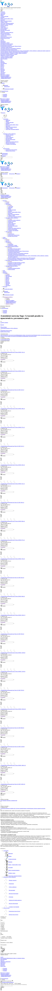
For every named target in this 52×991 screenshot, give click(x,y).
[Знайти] (2, 10)
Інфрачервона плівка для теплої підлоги (25, 335)
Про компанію (4, 959)
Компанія (8, 275)
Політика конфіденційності (8, 982)
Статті (2, 957)
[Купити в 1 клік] (1, 346)
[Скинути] (1, 947)
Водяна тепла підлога (5, 331)
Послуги (7, 240)
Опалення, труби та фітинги (14, 220)
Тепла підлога (11, 233)
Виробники (3, 962)
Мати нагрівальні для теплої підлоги (8, 335)
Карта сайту (3, 966)
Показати (3, 948)
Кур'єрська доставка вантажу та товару (16, 262)
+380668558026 (6, 78)
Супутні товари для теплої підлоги (11, 336)
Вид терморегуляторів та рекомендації (9, 800)
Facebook (5, 94)
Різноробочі (10, 244)
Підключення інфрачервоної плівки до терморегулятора (13, 958)
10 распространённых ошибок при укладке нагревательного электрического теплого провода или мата (23, 808)
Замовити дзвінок (9, 303)
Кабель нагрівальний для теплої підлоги (27, 336)
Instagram (5, 95)
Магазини (3, 963)
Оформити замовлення (5, 961)
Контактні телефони (5, 74)
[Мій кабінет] (1, 175)
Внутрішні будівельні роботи (14, 248)
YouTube (5, 96)
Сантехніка (10, 206)
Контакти (3, 965)
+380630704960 (6, 77)
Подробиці (3, 359)
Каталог (7, 202)
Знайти (2, 987)
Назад (8, 201)
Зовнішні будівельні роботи (14, 268)
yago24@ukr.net (4, 91)
